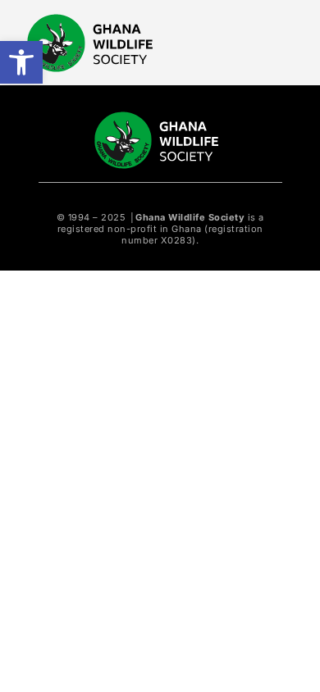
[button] (21, 62)
